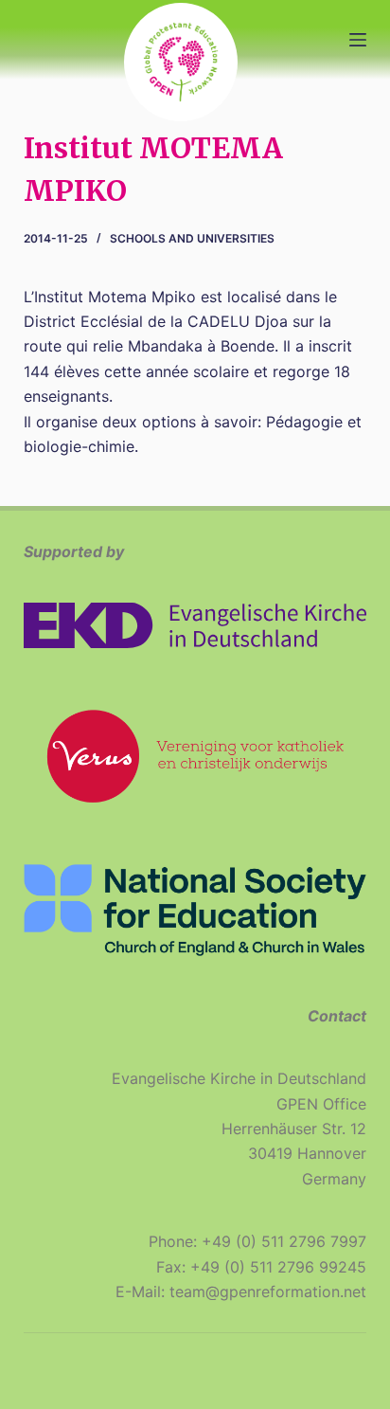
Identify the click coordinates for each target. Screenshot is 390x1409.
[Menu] (357, 39)
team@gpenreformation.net (267, 1291)
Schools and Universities (192, 238)
